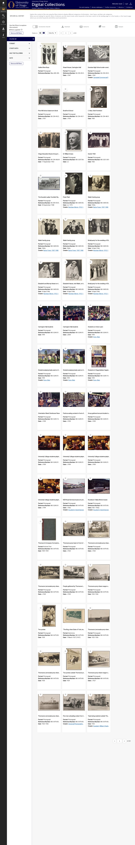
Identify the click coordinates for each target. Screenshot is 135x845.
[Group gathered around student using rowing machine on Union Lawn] (99, 400)
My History (3, 24)
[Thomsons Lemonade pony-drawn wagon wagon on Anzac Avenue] (99, 616)
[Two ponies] (49, 616)
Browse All (3, 11)
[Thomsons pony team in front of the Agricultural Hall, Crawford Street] (74, 529)
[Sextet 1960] (99, 140)
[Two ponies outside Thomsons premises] (74, 659)
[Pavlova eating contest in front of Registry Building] (74, 400)
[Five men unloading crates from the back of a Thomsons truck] (74, 702)
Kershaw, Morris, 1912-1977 (77, 207)
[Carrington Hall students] (49, 313)
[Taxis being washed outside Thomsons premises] (99, 702)
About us (121, 7)
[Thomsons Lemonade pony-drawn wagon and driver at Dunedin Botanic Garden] (49, 573)
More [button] (3, 37)
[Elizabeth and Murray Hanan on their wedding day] (49, 270)
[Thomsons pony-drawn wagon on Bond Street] (99, 659)
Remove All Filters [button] (16, 33)
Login (3, 31)
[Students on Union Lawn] (99, 313)
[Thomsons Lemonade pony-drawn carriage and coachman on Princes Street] (49, 659)
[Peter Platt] (74, 183)
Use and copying (84, 7)
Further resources (110, 7)
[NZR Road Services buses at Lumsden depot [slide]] (74, 486)
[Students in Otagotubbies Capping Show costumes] (99, 356)
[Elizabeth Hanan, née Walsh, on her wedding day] (74, 270)
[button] (84, 26)
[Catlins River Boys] (49, 54)
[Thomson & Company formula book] (49, 529)
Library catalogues (97, 7)
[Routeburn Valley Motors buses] (99, 486)
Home (3, 5)
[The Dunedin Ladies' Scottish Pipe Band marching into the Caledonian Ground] (49, 183)
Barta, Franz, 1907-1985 (100, 207)
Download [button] (65, 26)
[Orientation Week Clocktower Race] (49, 400)
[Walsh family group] (99, 183)
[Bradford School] (74, 97)
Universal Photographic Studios (78, 724)
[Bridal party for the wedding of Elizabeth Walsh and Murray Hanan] (99, 227)
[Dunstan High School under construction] (99, 54)
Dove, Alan (96, 337)
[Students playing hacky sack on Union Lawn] (49, 356)
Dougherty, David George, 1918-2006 (79, 510)
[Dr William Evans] (74, 140)
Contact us (129, 7)
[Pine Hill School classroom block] (49, 97)
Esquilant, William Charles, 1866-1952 (105, 726)
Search (3, 18)
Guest (120, 4)
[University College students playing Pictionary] (49, 443)
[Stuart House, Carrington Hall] (74, 54)
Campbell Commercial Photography (104, 77)
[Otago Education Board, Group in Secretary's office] (49, 140)
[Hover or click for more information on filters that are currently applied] (21, 30)
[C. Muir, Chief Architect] (99, 97)
